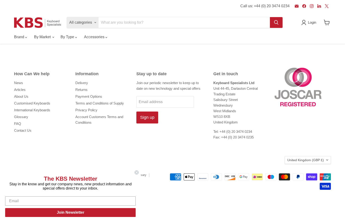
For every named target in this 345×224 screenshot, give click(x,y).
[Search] (276, 22)
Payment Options (88, 96)
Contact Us (22, 130)
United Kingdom (305, 160)
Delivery (81, 83)
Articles (20, 90)
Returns (81, 90)
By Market (43, 37)
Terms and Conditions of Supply (99, 103)
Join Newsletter (70, 212)
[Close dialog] (136, 172)
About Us (21, 96)
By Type (68, 37)
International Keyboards (32, 110)
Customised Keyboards (32, 103)
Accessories (94, 37)
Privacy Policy (86, 110)
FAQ (17, 124)
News (18, 83)
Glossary (21, 117)
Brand (19, 37)
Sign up (147, 117)
